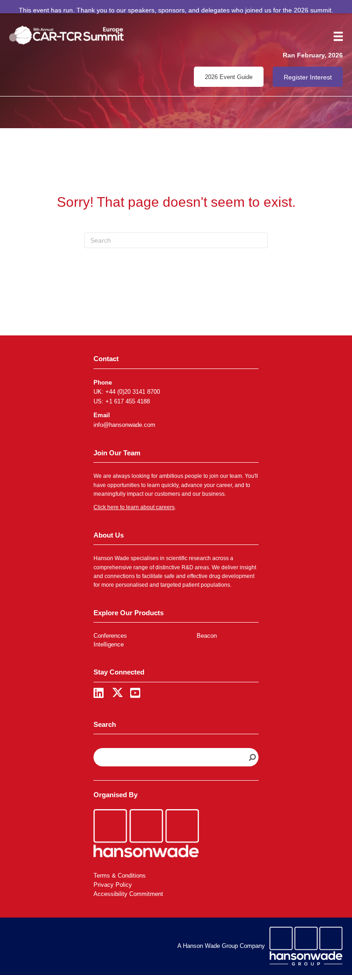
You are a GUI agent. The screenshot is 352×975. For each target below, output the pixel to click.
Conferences (110, 635)
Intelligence (109, 644)
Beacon (207, 635)
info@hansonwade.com (124, 424)
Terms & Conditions (120, 875)
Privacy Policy (113, 884)
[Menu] (335, 36)
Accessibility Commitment (128, 893)
